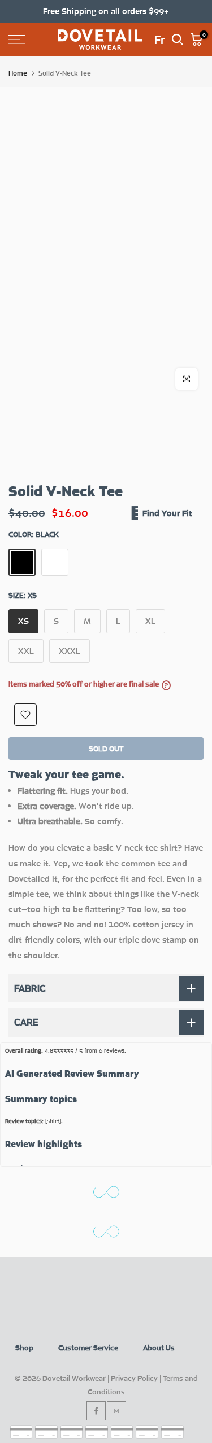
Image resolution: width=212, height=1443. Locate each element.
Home (17, 73)
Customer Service (88, 1347)
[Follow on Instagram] (116, 1410)
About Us (159, 1347)
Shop (24, 1347)
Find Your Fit (167, 513)
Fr (159, 39)
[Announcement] (106, 11)
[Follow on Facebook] (96, 1410)
